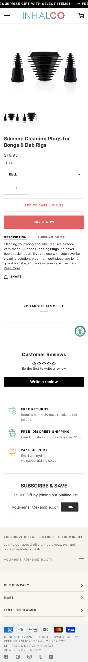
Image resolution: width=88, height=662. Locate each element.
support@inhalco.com (42, 460)
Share (16, 276)
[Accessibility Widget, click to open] (80, 331)
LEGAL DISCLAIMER (20, 610)
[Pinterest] (18, 657)
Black (13, 174)
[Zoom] (13, 98)
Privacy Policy (64, 637)
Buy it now (44, 222)
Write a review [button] (44, 381)
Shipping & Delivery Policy (29, 646)
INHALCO (15, 637)
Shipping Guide (51, 237)
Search (41, 637)
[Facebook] (6, 657)
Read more (12, 268)
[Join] (80, 559)
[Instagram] (29, 657)
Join (70, 507)
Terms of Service (49, 641)
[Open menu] (11, 15)
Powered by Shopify (22, 650)
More (8, 597)
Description (15, 237)
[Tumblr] (40, 657)
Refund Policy (17, 641)
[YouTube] (51, 657)
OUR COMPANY (16, 585)
